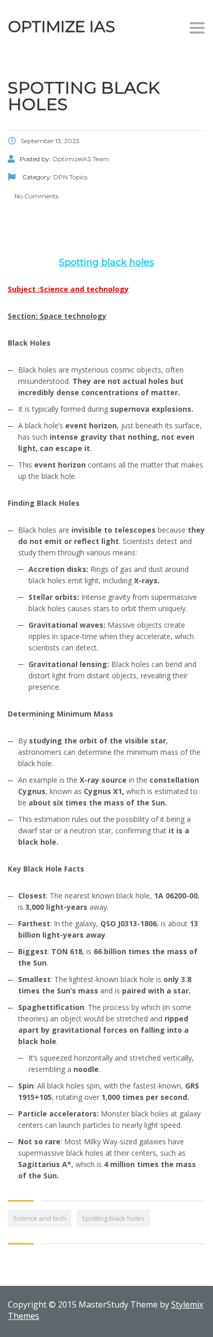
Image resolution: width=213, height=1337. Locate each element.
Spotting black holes (113, 1218)
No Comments (35, 196)
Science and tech (39, 1218)
